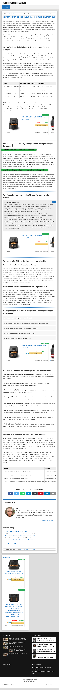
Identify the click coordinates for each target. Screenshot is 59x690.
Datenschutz (49, 684)
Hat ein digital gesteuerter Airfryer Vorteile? (16, 532)
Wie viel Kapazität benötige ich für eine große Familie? (19, 318)
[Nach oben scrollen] (56, 686)
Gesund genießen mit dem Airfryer (16, 646)
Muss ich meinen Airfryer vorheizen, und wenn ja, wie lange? (20, 536)
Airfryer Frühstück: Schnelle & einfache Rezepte (20, 649)
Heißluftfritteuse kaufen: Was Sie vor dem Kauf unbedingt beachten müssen (17, 638)
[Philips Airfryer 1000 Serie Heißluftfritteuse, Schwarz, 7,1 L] (14, 569)
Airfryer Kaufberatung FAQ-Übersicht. (28, 549)
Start (10, 14)
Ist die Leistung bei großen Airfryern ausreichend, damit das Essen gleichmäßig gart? (27, 323)
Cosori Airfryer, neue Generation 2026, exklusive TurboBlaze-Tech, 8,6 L (45, 657)
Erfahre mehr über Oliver (48, 520)
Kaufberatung (16, 14)
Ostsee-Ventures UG (11, 684)
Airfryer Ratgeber (14, 3)
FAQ (21, 14)
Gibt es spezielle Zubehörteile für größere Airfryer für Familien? (22, 328)
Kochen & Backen (27, 680)
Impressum (54, 684)
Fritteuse (33, 680)
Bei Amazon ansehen (41, 125)
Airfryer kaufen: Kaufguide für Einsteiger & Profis (18, 654)
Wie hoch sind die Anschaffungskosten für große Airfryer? (20, 333)
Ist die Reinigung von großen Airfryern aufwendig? (18, 338)
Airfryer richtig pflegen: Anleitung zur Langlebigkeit (17, 642)
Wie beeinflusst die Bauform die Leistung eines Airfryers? (19, 540)
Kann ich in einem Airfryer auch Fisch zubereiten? (17, 544)
